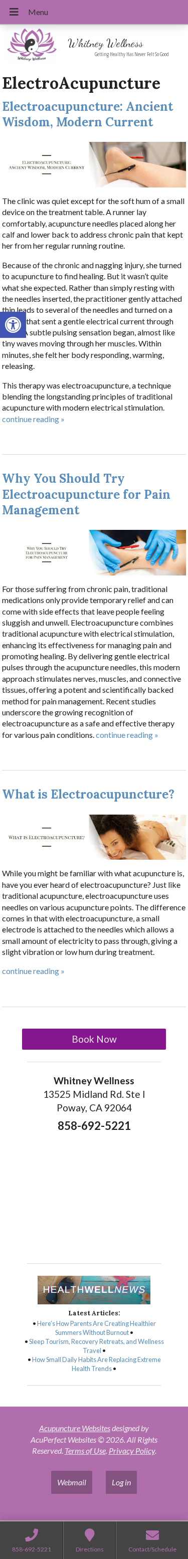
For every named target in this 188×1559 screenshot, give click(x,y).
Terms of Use (85, 1450)
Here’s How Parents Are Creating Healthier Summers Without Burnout (96, 1327)
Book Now (94, 1039)
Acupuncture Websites (74, 1428)
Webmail (71, 1482)
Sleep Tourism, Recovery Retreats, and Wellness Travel (96, 1345)
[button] (13, 325)
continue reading (33, 419)
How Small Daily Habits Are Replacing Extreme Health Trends (96, 1364)
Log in (121, 1482)
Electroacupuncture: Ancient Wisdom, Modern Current (87, 114)
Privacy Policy (132, 1450)
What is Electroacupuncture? (88, 794)
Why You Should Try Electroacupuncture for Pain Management (86, 494)
